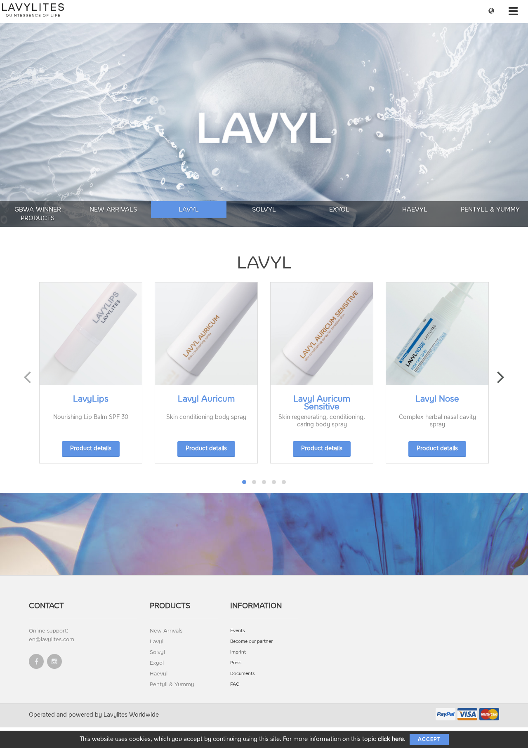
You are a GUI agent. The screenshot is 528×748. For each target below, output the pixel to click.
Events (237, 630)
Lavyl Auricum (206, 399)
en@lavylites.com (51, 639)
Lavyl (189, 209)
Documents (242, 673)
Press (235, 663)
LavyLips (90, 399)
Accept (429, 739)
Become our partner (251, 641)
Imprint (238, 652)
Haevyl (414, 209)
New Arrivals (113, 209)
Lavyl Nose (437, 399)
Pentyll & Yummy (490, 209)
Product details (90, 448)
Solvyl (264, 209)
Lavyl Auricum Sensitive (321, 403)
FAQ (235, 684)
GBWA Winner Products (37, 214)
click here (391, 739)
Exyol (339, 209)
